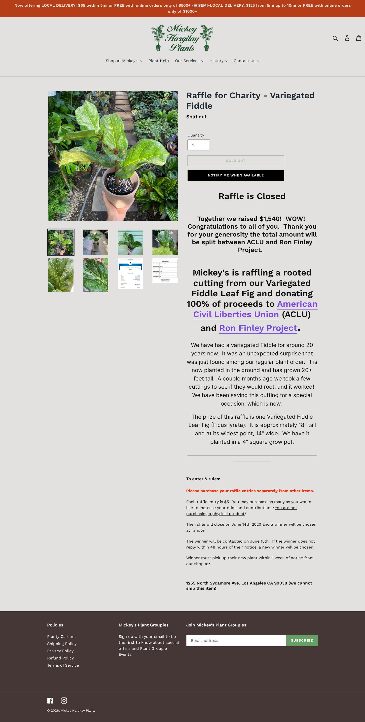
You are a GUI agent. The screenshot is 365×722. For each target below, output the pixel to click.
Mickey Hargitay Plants (78, 710)
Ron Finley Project (258, 328)
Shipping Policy (61, 643)
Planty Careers (61, 636)
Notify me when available (236, 175)
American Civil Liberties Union (255, 309)
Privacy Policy (60, 651)
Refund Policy (60, 658)
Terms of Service (63, 665)
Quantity (195, 135)
